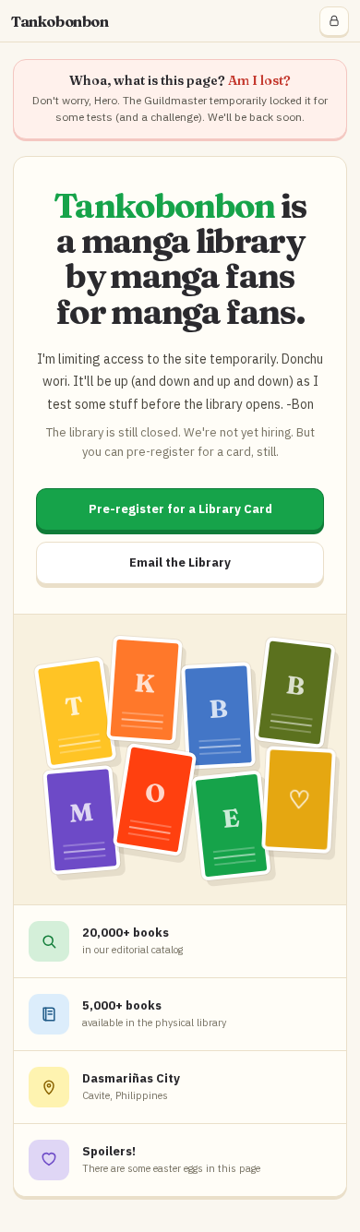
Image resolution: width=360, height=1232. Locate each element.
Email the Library (180, 562)
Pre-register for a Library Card (180, 509)
